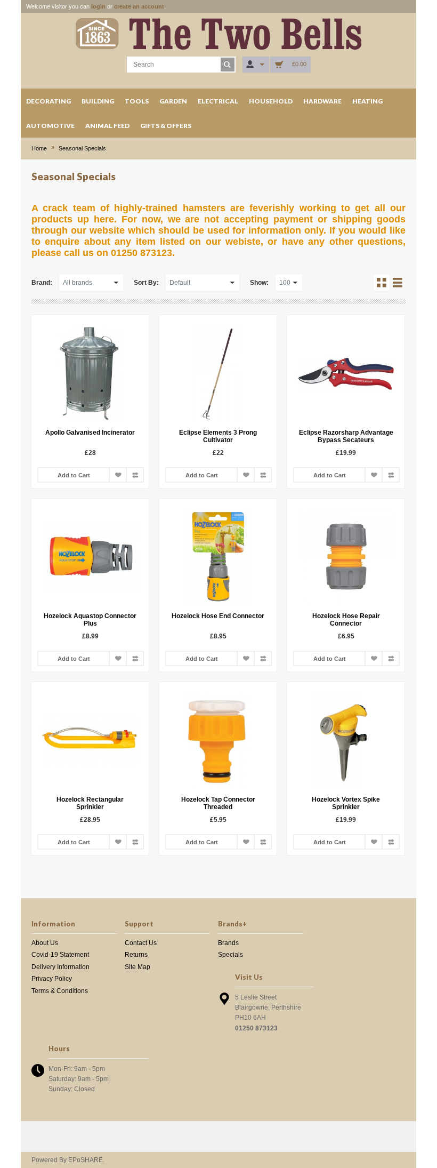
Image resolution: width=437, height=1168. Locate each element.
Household (271, 101)
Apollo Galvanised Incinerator (90, 432)
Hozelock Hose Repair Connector (346, 619)
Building (98, 101)
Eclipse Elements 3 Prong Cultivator (218, 436)
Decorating (48, 101)
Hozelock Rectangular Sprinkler (90, 803)
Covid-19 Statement (60, 954)
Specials (230, 954)
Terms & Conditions (59, 991)
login (98, 6)
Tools (137, 101)
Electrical (218, 101)
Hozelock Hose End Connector (218, 616)
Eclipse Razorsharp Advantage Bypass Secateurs (346, 436)
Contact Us (141, 943)
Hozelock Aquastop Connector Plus (90, 619)
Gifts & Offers (165, 126)
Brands (228, 943)
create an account (139, 6)
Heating (367, 101)
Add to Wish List (117, 475)
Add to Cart (74, 475)
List (398, 283)
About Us (44, 943)
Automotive (50, 126)
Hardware (322, 101)
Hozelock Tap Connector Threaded (218, 803)
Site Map (137, 967)
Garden (173, 101)
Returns (136, 954)
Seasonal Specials (82, 148)
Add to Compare (134, 475)
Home (39, 148)
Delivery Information (60, 967)
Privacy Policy (51, 978)
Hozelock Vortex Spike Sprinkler (346, 803)
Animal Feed (107, 126)
